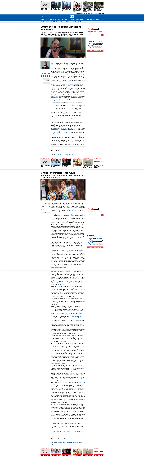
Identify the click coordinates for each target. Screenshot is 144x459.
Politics (42, 19)
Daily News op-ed (63, 284)
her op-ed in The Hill (66, 251)
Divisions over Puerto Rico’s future (66, 154)
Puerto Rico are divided (62, 329)
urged (76, 335)
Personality (53, 19)
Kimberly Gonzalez (47, 204)
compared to (72, 210)
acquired (75, 224)
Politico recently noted (76, 316)
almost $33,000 (81, 237)
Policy (47, 19)
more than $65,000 (62, 238)
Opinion (66, 19)
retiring (69, 278)
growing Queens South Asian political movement (67, 138)
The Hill (70, 310)
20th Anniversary (79, 19)
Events (72, 19)
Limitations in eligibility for (67, 233)
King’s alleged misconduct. (59, 133)
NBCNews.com (79, 217)
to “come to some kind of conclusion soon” (61, 132)
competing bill (68, 271)
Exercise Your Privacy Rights (99, 13)
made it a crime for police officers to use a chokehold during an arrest (69, 79)
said (59, 206)
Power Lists (60, 19)
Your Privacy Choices (87, 13)
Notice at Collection (78, 13)
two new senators (66, 288)
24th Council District (70, 84)
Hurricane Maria (55, 204)
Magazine (87, 19)
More (101, 19)
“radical (53, 301)
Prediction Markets (94, 19)
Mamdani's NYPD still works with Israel (73, 21)
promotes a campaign (56, 346)
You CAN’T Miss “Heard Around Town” (54, 21)
